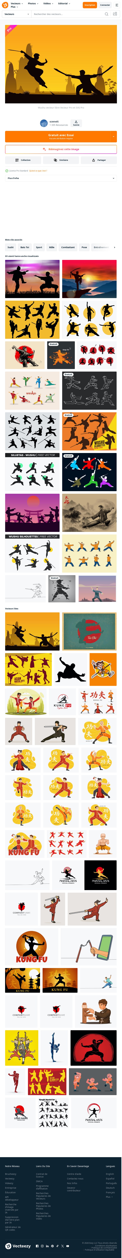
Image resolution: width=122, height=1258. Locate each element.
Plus (13, 6)
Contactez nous (73, 1176)
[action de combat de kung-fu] (18, 729)
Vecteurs (15, 3)
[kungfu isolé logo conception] (20, 1111)
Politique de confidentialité (102, 1245)
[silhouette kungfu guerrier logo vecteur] (21, 1009)
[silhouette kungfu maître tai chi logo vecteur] (21, 907)
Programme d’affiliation (41, 1185)
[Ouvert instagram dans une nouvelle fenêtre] (42, 1244)
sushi (11, 245)
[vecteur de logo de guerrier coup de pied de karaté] (56, 1009)
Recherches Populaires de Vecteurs (42, 1194)
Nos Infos (70, 1181)
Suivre (76, 125)
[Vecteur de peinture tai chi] (89, 511)
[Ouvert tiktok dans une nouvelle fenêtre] (57, 1244)
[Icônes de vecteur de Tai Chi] (89, 552)
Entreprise (10, 1186)
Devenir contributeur (72, 1187)
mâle (51, 245)
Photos (32, 3)
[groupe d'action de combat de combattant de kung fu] (21, 1046)
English (108, 1172)
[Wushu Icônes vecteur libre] (32, 318)
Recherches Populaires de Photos (42, 1204)
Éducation (10, 1190)
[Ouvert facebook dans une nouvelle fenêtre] (37, 1244)
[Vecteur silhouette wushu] (32, 430)
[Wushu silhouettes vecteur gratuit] (32, 552)
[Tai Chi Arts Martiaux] (47, 1079)
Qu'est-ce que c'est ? (38, 170)
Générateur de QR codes (11, 1227)
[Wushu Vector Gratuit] (89, 318)
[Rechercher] (106, 14)
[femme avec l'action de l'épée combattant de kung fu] (53, 907)
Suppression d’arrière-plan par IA (12, 1218)
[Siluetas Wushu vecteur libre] (32, 470)
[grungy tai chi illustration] (89, 630)
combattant (68, 245)
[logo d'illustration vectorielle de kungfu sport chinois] (62, 700)
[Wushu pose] (25, 353)
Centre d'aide (72, 1172)
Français (108, 1190)
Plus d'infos (13, 176)
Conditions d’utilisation (104, 1243)
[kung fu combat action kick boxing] (54, 1046)
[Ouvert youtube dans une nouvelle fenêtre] (67, 1244)
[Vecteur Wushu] (89, 389)
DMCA (38, 1179)
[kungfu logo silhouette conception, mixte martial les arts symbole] (94, 1111)
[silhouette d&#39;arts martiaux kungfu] (61, 353)
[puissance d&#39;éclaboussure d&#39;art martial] (61, 587)
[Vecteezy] (5, 5)
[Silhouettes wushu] (89, 430)
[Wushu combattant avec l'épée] (89, 277)
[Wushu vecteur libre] (32, 630)
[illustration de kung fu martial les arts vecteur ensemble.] (53, 1111)
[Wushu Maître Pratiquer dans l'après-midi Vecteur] (97, 587)
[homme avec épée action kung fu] (55, 729)
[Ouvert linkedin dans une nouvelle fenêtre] (47, 1244)
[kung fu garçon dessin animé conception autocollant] (103, 667)
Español (108, 1176)
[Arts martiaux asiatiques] (28, 667)
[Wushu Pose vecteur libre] (89, 470)
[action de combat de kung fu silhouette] (94, 1046)
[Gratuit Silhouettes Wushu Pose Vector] (67, 842)
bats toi (24, 245)
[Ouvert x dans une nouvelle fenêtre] (62, 1244)
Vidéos (47, 3)
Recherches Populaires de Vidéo (42, 1214)
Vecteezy (9, 1176)
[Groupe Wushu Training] (32, 511)
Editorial (63, 3)
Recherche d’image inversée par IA (11, 1206)
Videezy (9, 1181)
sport (39, 245)
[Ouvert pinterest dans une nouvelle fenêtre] (52, 1244)
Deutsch (108, 1186)
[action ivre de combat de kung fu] (15, 1079)
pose (84, 245)
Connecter (105, 5)
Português (109, 1181)
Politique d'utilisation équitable (97, 1248)
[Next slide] (109, 245)
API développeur (12, 1197)
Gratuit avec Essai (61, 136)
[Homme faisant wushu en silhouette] (32, 277)
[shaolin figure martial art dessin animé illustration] (103, 842)
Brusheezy (10, 1172)
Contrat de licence (40, 1174)
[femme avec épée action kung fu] (92, 907)
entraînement (101, 245)
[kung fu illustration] (26, 700)
